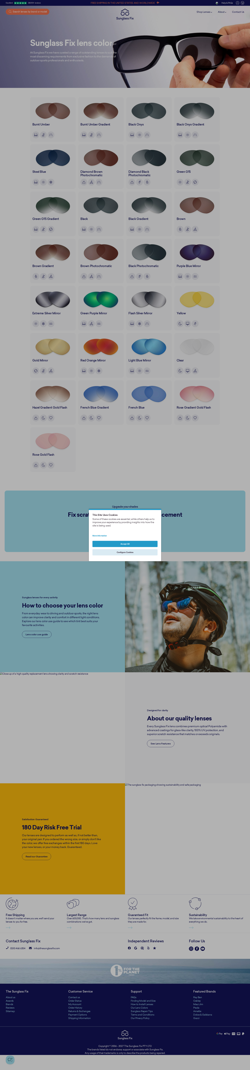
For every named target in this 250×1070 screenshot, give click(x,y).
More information (99, 536)
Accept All (125, 544)
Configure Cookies (125, 552)
